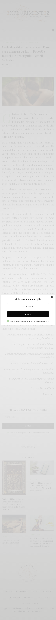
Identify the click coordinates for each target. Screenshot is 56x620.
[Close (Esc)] (52, 298)
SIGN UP (28, 314)
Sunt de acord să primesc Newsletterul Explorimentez (29, 321)
